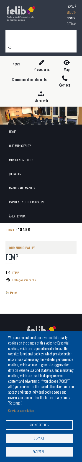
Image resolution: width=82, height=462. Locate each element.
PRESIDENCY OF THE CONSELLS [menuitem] (26, 202)
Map (66, 69)
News (16, 64)
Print (14, 292)
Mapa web (41, 100)
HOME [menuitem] (12, 131)
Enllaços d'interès (24, 279)
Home (10, 229)
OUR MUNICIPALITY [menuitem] (20, 145)
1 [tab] (41, 118)
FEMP (15, 272)
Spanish (72, 17)
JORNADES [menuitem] (15, 173)
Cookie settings (39, 424)
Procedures (42, 69)
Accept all (39, 451)
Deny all (39, 438)
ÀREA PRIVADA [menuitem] (17, 216)
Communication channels (29, 79)
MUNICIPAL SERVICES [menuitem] (21, 159)
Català (72, 6)
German (72, 23)
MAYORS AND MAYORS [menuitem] (22, 187)
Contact (64, 85)
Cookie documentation (21, 410)
